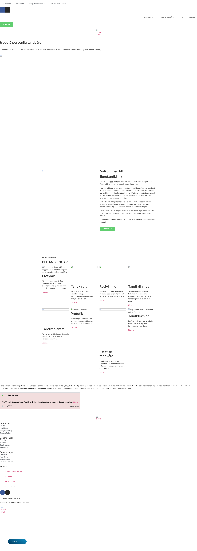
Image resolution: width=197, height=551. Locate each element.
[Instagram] (7, 10)
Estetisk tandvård (167, 17)
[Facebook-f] (2, 10)
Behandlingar (149, 17)
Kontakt (192, 17)
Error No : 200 (13, 395)
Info (181, 17)
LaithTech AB (24, 502)
